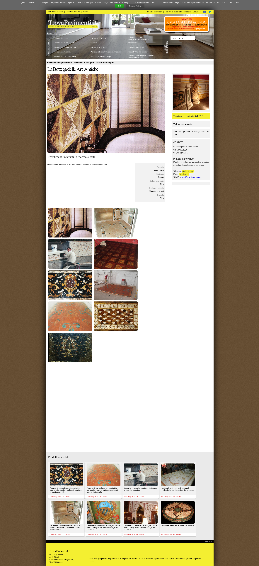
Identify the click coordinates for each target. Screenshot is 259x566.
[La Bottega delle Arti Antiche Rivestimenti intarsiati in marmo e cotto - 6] (116, 299)
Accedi (85, 12)
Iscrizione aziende (55, 12)
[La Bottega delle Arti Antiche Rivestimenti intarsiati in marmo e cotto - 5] (70, 299)
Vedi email (184, 174)
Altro (162, 184)
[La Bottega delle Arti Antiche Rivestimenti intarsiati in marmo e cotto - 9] (70, 361)
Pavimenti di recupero (84, 62)
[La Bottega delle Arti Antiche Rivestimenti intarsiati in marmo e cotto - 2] (116, 237)
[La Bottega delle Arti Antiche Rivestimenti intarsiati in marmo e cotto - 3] (70, 268)
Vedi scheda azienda (182, 124)
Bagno (161, 177)
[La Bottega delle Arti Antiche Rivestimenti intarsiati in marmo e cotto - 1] (70, 237)
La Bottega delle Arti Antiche (72, 68)
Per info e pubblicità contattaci (178, 12)
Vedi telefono (187, 171)
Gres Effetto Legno (105, 62)
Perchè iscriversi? (154, 12)
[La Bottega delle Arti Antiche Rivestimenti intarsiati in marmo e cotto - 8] (116, 330)
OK (119, 6)
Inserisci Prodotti (73, 12)
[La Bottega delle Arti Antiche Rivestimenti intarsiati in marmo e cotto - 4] (116, 268)
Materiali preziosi (156, 191)
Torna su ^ (208, 541)
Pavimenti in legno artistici (60, 62)
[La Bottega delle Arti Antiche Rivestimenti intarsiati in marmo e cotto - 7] (70, 330)
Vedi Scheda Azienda (191, 177)
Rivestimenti (158, 170)
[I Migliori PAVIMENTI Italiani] (73, 27)
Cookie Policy (135, 6)
